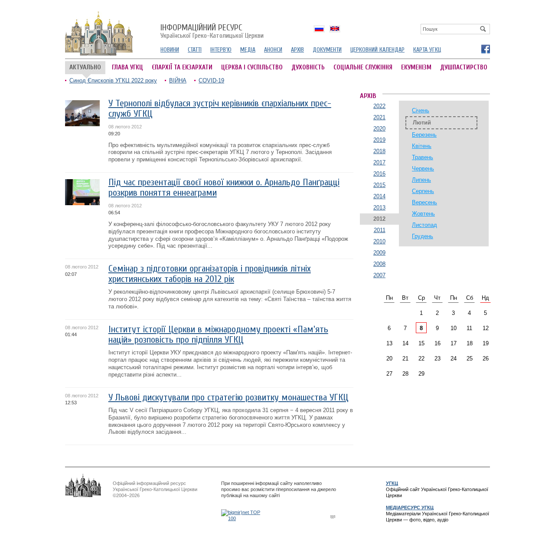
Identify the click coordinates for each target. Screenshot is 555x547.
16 (437, 343)
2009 (379, 252)
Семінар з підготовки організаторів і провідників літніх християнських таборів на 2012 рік (209, 274)
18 (470, 343)
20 (389, 358)
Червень (423, 168)
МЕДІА (247, 49)
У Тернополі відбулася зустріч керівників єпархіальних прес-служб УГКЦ (219, 108)
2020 (379, 128)
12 (486, 328)
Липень (421, 180)
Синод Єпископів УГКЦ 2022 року (113, 80)
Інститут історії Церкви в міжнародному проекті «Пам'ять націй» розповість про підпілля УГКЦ (218, 334)
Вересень (424, 202)
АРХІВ (297, 49)
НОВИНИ (169, 49)
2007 (379, 275)
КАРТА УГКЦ (427, 49)
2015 (379, 185)
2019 (379, 140)
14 (405, 343)
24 (454, 358)
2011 (379, 230)
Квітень (421, 146)
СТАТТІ (195, 49)
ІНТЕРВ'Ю (221, 49)
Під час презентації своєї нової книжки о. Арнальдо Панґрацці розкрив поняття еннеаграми (224, 187)
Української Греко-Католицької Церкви (212, 31)
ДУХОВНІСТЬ (308, 67)
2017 (379, 162)
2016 (379, 173)
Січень (420, 110)
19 (486, 343)
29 (421, 373)
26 (486, 358)
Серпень (423, 191)
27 (389, 373)
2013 (379, 207)
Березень (424, 134)
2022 (379, 106)
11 (469, 328)
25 (470, 358)
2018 (379, 151)
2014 (379, 196)
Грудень (422, 236)
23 (437, 358)
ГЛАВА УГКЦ (127, 67)
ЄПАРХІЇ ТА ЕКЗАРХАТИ (182, 67)
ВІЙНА (177, 80)
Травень (422, 157)
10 (454, 328)
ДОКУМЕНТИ (327, 49)
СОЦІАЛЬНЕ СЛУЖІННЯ (362, 67)
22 (421, 358)
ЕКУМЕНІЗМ (416, 67)
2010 (379, 241)
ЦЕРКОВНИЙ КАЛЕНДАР (377, 49)
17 (454, 343)
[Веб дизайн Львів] (334, 516)
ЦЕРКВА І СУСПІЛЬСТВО (252, 67)
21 (405, 358)
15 (421, 343)
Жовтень (423, 213)
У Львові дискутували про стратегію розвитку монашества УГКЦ (228, 397)
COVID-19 (211, 80)
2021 (379, 117)
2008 (379, 264)
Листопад (424, 225)
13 (389, 343)
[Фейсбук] (485, 48)
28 (405, 373)
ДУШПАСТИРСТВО (463, 67)
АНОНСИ (273, 49)
